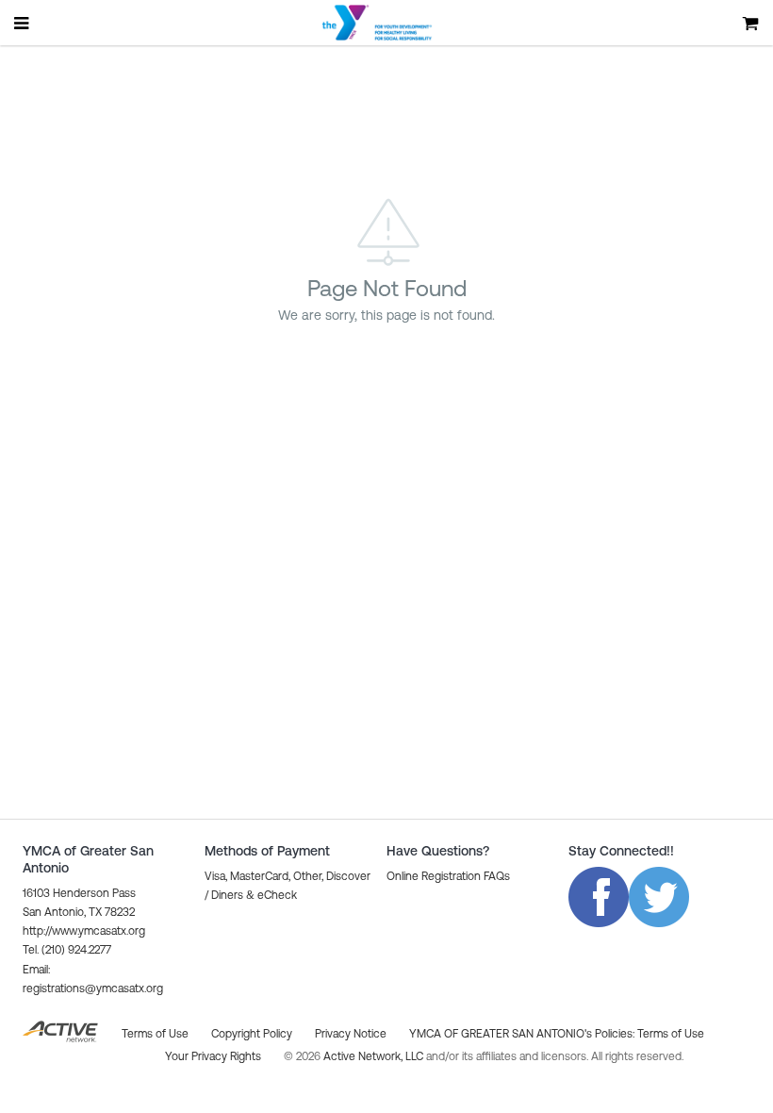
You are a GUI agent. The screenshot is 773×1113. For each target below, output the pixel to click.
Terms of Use (670, 1033)
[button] (448, 876)
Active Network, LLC (374, 1056)
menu (22, 22)
